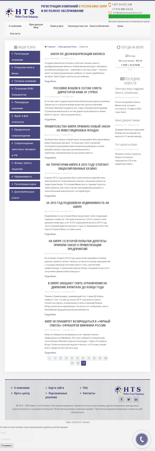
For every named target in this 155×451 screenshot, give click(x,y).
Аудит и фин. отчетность (20, 118)
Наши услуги (56, 26)
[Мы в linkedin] (136, 399)
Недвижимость (23, 176)
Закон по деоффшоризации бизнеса (77, 53)
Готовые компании (25, 81)
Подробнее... (51, 81)
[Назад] (49, 358)
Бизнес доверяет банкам (127, 120)
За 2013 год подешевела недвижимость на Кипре (77, 204)
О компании (15, 26)
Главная (51, 46)
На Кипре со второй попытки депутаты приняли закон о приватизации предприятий (77, 245)
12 (78, 363)
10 (105, 358)
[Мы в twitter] (129, 399)
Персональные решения (56, 395)
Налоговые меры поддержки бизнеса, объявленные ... (129, 91)
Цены (120, 26)
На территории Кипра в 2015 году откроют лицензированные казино (77, 166)
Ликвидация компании (20, 105)
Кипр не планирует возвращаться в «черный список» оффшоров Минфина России (77, 323)
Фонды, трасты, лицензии (22, 166)
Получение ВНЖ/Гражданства (23, 91)
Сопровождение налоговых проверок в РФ (24, 149)
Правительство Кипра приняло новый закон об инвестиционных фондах (77, 128)
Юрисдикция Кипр (36, 26)
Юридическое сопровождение (21, 132)
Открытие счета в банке (23, 70)
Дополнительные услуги (23, 194)
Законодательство (78, 26)
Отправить (6, 445)
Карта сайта (56, 388)
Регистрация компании (20, 56)
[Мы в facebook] (122, 399)
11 (72, 363)
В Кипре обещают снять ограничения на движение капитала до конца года (77, 285)
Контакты (15, 33)
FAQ (85, 388)
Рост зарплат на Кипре (126, 144)
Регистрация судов (25, 184)
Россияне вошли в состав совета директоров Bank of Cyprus (78, 90)
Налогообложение (99, 26)
